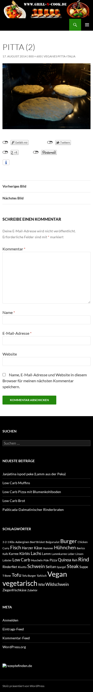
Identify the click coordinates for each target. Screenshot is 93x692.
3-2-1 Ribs (8, 542)
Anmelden (10, 620)
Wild (41, 585)
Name (8, 312)
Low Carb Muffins (16, 483)
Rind (83, 559)
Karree (14, 554)
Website (9, 354)
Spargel (61, 567)
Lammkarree (59, 553)
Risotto (22, 567)
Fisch (15, 547)
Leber (71, 553)
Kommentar (13, 248)
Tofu (16, 575)
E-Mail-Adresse (16, 333)
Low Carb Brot (13, 501)
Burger (68, 541)
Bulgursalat (53, 542)
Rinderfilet (9, 567)
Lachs (36, 553)
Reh (74, 560)
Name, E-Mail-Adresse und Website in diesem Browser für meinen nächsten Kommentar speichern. (44, 380)
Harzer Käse (32, 548)
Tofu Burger (29, 575)
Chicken (83, 542)
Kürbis (24, 553)
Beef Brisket (37, 542)
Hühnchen (65, 547)
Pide (46, 560)
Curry (5, 548)
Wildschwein (57, 584)
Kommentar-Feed (16, 638)
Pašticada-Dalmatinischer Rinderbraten (33, 509)
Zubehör (32, 590)
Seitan (51, 566)
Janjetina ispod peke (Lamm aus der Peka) (34, 474)
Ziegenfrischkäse (14, 590)
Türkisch (42, 575)
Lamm (46, 554)
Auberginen (22, 542)
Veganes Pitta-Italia (59, 56)
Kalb (5, 553)
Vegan (57, 574)
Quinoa (64, 559)
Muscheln (37, 560)
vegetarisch (19, 583)
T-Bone (6, 575)
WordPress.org (14, 647)
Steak (73, 566)
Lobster (7, 560)
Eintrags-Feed (13, 629)
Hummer (48, 548)
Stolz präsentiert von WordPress (23, 686)
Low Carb (21, 559)
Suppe (83, 567)
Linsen (79, 553)
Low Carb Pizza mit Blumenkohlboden (31, 492)
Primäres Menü (87, 25)
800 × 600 (35, 56)
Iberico (81, 548)
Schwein (36, 566)
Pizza (53, 560)
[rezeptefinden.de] (17, 665)
